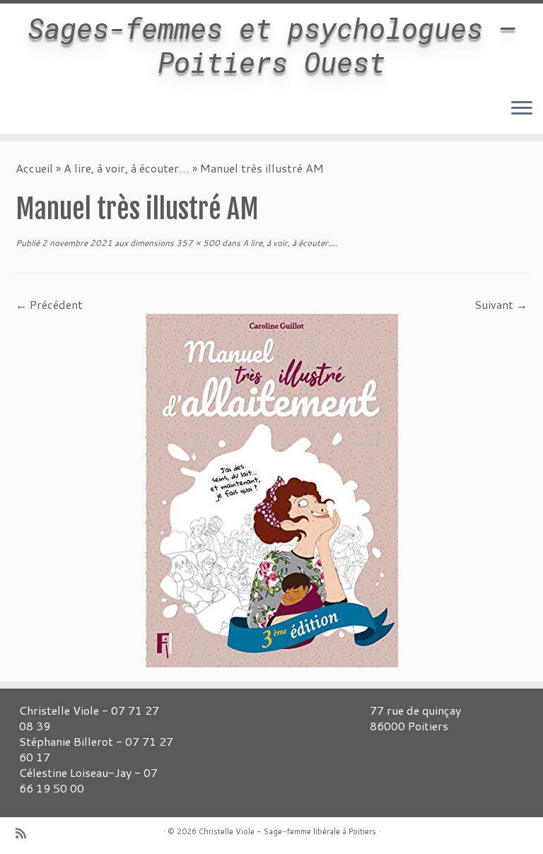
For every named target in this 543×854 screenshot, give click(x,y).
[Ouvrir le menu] (521, 108)
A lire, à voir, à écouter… (126, 168)
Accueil (34, 168)
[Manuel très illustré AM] (272, 489)
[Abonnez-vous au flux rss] (25, 833)
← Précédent (49, 304)
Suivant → (500, 304)
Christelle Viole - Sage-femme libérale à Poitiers (287, 831)
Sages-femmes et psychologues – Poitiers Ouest (271, 45)
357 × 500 (197, 243)
